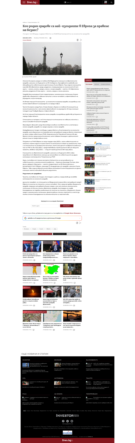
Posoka (99, 410)
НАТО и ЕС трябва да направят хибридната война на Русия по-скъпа (102, 364)
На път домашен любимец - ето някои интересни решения (70, 382)
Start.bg (89, 410)
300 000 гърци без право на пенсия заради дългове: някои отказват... (72, 301)
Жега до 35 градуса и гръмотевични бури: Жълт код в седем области (71, 364)
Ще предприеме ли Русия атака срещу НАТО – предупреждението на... (51, 255)
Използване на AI (96, 428)
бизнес (41, 228)
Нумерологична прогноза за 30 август (64, 402)
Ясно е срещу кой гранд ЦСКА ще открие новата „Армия (103, 155)
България (26, 228)
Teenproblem (91, 394)
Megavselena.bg (108, 410)
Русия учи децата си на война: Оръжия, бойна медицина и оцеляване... (70, 255)
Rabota (77, 410)
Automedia (58, 378)
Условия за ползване (65, 426)
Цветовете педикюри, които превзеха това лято (99, 402)
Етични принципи (94, 426)
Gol (24, 378)
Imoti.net (74, 410)
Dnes (32, 410)
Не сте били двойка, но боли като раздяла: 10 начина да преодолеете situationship (97, 388)
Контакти (36, 426)
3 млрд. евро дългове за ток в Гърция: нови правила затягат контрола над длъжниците (98, 128)
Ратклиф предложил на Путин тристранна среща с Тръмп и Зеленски (96, 121)
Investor (26, 360)
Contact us (90, 436)
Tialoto (89, 378)
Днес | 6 (69, 2)
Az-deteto (82, 410)
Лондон (34, 228)
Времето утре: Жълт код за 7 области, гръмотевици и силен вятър (31, 325)
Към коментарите (59, 234)
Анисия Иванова (27, 40)
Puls (24, 394)
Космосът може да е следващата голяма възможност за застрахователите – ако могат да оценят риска (35, 365)
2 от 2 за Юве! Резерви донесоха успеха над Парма (103, 188)
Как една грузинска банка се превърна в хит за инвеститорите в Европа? (98, 369)
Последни (89, 84)
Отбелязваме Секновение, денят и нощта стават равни (31, 301)
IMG (24, 410)
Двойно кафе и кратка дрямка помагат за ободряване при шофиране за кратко (33, 403)
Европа (48, 228)
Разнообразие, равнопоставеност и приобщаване (74, 428)
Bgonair (57, 360)
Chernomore (94, 410)
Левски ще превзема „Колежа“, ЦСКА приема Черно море (102, 164)
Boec (103, 410)
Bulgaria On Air (43, 410)
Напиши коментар (45, 234)
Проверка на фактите (49, 428)
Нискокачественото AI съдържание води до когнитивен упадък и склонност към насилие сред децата (35, 371)
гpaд (55, 228)
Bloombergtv (92, 360)
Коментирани (105, 84)
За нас (26, 426)
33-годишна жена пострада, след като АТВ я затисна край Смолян (98, 107)
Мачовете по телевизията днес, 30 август (103, 180)
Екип (30, 426)
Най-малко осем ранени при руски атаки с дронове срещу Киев (97, 101)
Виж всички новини (98, 135)
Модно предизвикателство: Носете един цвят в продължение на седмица (98, 89)
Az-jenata (58, 394)
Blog (86, 410)
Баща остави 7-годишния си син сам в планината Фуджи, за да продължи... (72, 325)
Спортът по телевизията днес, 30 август (103, 172)
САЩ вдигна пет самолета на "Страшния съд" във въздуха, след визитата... (52, 325)
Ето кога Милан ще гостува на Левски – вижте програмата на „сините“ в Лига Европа (102, 148)
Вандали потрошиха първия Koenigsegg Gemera (66, 387)
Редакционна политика (79, 426)
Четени (96, 84)
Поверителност (52, 426)
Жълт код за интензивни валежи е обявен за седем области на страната (98, 95)
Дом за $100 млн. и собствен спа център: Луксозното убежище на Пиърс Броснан (102, 383)
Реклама (43, 426)
